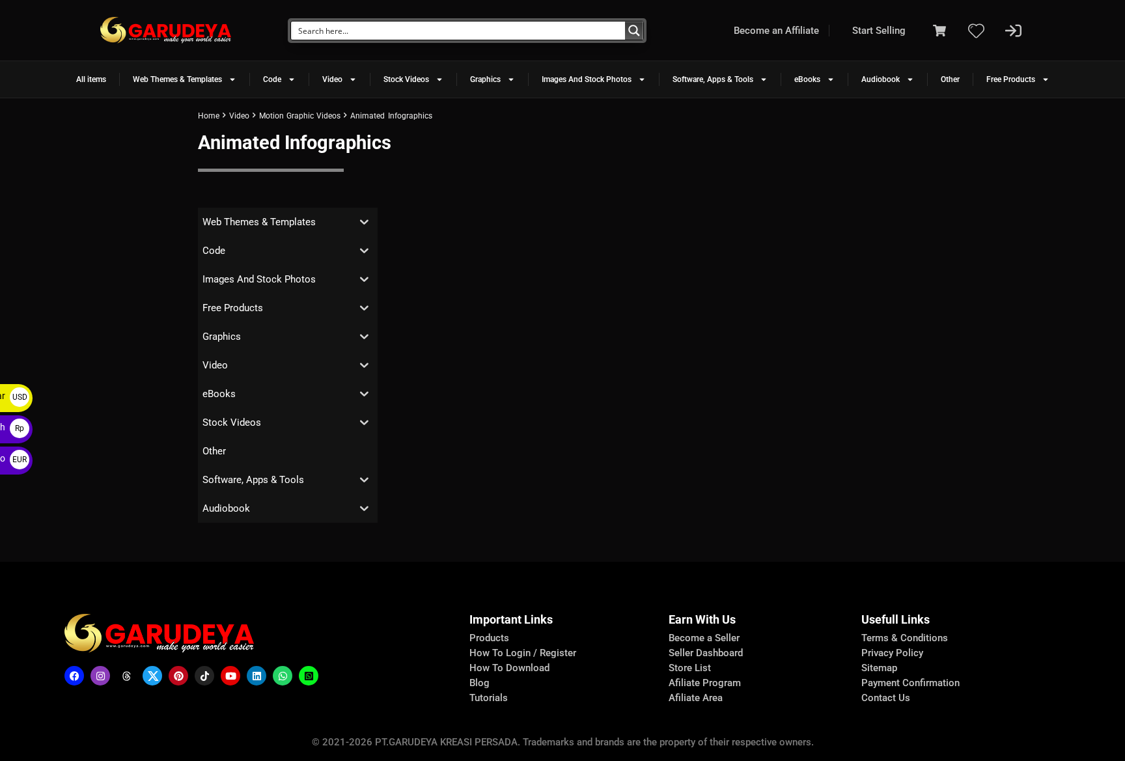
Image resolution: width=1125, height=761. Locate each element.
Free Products (1010, 79)
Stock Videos (406, 79)
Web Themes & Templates (177, 79)
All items (91, 79)
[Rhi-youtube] (230, 675)
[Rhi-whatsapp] (282, 675)
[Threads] (126, 675)
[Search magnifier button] (634, 30)
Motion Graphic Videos (299, 115)
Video (332, 79)
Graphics (485, 79)
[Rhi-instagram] (100, 675)
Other (950, 79)
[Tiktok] (204, 675)
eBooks (807, 79)
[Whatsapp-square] (308, 675)
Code (272, 79)
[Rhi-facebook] (74, 675)
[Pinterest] (178, 675)
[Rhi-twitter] (152, 675)
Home (208, 115)
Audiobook (880, 79)
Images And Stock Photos (587, 79)
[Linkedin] (256, 675)
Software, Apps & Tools (713, 79)
